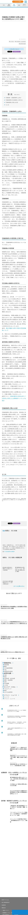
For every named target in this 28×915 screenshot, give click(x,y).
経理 (14, 5)
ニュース (6, 697)
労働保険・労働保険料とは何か (13, 97)
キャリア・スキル (10, 687)
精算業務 (6, 664)
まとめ (7, 104)
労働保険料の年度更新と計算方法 (14, 100)
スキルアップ (7, 688)
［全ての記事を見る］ (19, 586)
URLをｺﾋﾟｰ (17, 523)
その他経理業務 (8, 668)
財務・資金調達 (8, 680)
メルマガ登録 (18, 1)
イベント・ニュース (11, 695)
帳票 (5, 666)
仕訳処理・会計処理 (21, 41)
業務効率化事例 (8, 671)
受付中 (24, 5)
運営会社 (4, 907)
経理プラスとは (5, 899)
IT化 (5, 669)
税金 (5, 676)
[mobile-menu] (25, 2)
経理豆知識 (23, 43)
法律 (5, 675)
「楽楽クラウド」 (6, 910)
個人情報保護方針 (6, 902)
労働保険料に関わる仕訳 (12, 102)
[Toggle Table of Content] (17, 94)
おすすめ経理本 (8, 692)
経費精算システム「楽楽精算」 (9, 912)
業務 (9, 5)
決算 (5, 681)
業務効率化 (8, 663)
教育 (5, 690)
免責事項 (4, 905)
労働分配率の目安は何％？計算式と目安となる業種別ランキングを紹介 (14, 398)
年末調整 (6, 683)
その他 (12, 41)
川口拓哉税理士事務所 (9, 551)
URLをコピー (17, 51)
